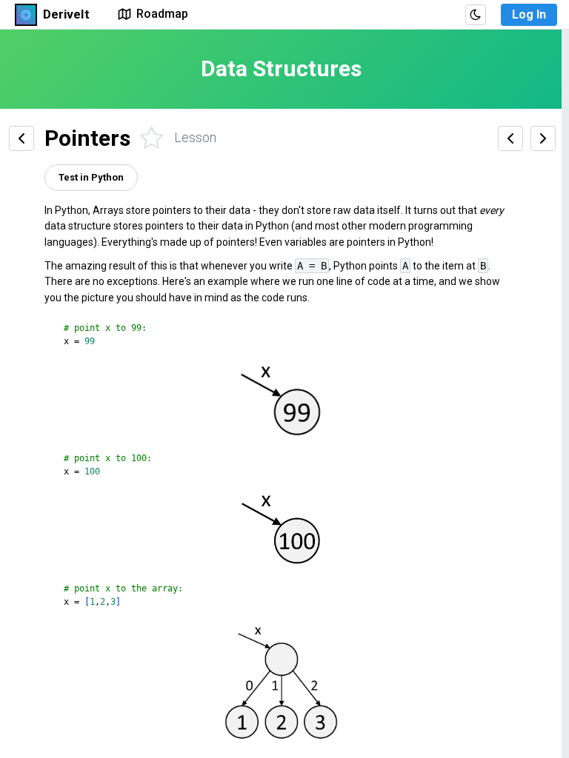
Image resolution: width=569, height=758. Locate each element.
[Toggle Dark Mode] (475, 14)
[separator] (565, 394)
